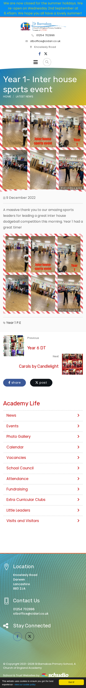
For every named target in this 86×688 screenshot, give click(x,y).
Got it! (71, 682)
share (15, 382)
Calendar (15, 447)
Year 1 (11, 322)
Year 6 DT (36, 347)
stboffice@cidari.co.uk (45, 41)
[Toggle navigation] (36, 62)
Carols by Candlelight (39, 366)
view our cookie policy (25, 684)
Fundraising (17, 489)
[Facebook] (39, 54)
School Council (20, 468)
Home (7, 96)
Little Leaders (18, 510)
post (42, 382)
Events (12, 426)
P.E (18, 322)
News (11, 415)
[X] (45, 54)
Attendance (17, 478)
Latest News (24, 96)
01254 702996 (45, 35)
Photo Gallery (18, 436)
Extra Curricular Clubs (26, 499)
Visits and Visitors (22, 520)
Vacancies (16, 457)
